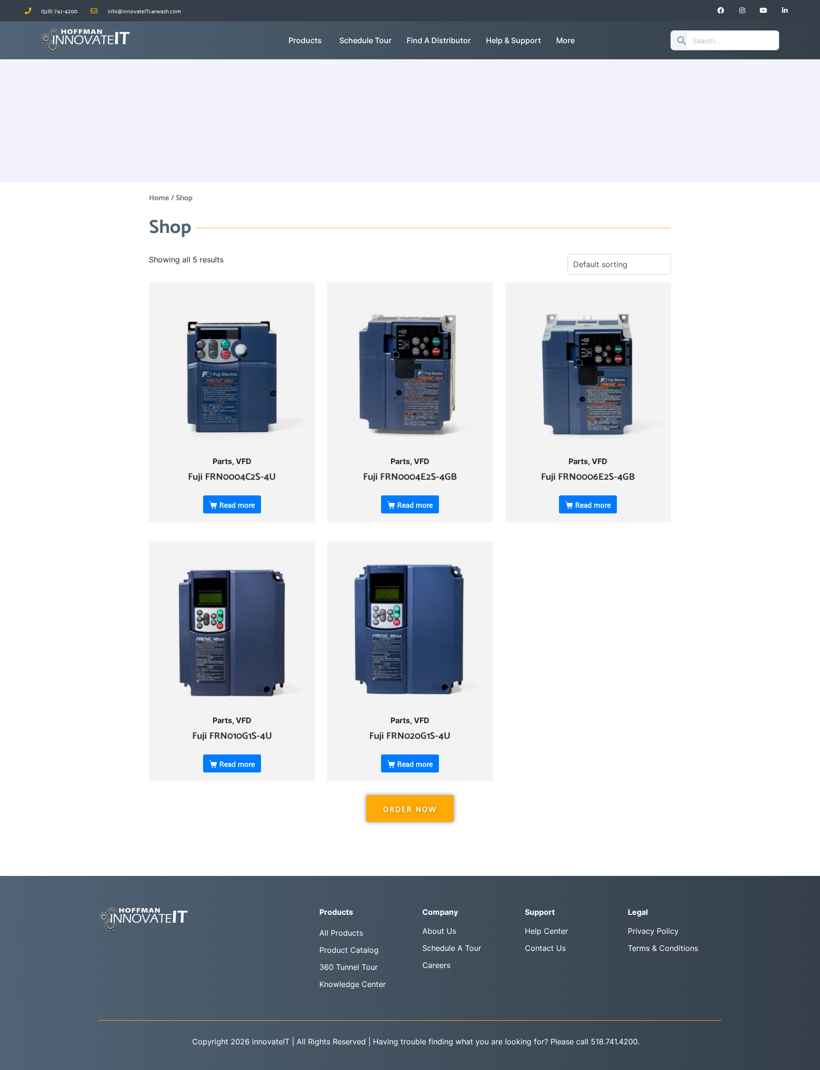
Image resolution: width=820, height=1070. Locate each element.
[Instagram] (742, 10)
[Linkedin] (784, 10)
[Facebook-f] (721, 10)
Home (159, 198)
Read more (237, 504)
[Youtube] (763, 10)
